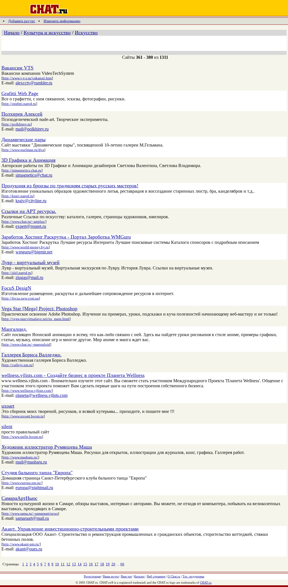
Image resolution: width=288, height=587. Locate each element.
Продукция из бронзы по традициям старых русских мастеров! (69, 185)
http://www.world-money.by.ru (26, 247)
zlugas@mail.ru (29, 277)
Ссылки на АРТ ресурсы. (28, 211)
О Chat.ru (174, 576)
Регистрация (92, 576)
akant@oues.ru (28, 548)
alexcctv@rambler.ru (33, 82)
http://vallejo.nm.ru (17, 365)
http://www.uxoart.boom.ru (23, 416)
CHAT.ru (206, 582)
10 (57, 564)
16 (91, 564)
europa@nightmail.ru (34, 487)
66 (122, 564)
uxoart (7, 406)
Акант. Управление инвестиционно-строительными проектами (70, 529)
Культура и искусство (47, 32)
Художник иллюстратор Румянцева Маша (46, 447)
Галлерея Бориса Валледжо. (31, 354)
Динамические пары (23, 139)
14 (80, 564)
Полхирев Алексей (21, 114)
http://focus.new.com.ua (21, 298)
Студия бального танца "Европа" (37, 472)
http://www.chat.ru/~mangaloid (26, 344)
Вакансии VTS (17, 68)
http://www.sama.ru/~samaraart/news (30, 513)
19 (108, 564)
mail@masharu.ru (31, 462)
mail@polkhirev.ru (32, 129)
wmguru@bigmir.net (33, 251)
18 (102, 564)
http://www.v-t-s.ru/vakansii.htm (27, 78)
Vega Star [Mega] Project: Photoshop (39, 308)
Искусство (86, 32)
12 (68, 564)
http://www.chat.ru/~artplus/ (24, 221)
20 (113, 564)
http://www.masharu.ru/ (20, 457)
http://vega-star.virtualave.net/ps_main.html (36, 319)
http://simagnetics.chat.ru (22, 170)
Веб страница (156, 576)
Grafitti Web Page (19, 93)
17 (96, 564)
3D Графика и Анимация (28, 160)
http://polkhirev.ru (17, 124)
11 (63, 564)
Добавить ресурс (21, 21)
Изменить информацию (62, 21)
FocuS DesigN (16, 288)
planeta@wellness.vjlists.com (41, 395)
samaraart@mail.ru (32, 518)
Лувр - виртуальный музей (30, 262)
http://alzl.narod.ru (17, 273)
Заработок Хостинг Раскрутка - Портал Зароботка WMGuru (66, 237)
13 (74, 564)
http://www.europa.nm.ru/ (22, 483)
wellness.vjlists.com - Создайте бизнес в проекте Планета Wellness (73, 375)
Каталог (139, 576)
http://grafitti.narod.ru (19, 104)
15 (85, 564)
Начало (11, 32)
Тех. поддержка (193, 576)
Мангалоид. (14, 329)
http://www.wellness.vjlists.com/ (27, 390)
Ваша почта (111, 576)
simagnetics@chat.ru (33, 175)
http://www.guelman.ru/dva (23, 150)
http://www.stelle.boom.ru (22, 437)
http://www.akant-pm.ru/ (21, 544)
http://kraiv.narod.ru (18, 196)
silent (6, 426)
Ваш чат (126, 576)
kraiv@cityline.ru (30, 200)
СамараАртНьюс (19, 498)
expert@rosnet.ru (30, 226)
